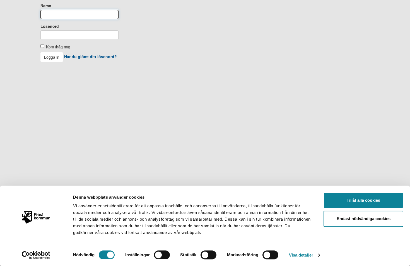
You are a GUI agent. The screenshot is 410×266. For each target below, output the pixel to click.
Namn (45, 5)
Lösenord (49, 26)
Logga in (51, 57)
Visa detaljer (301, 255)
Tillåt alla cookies (363, 200)
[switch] (162, 254)
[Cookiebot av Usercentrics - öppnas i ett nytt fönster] (36, 255)
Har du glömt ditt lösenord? (90, 56)
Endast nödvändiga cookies (363, 218)
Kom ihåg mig (58, 47)
